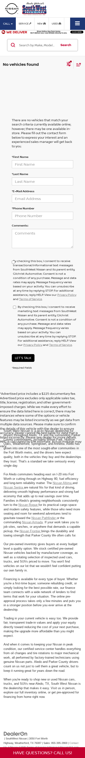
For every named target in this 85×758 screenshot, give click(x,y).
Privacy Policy (66, 295)
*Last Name (20, 174)
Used (55, 23)
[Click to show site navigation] (77, 24)
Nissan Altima (62, 483)
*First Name (20, 157)
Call (7, 24)
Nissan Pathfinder (44, 518)
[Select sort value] (77, 64)
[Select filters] (69, 64)
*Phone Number (23, 208)
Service (24, 23)
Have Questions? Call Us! (42, 752)
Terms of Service (30, 299)
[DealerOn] (16, 733)
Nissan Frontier (30, 531)
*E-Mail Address (23, 191)
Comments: (20, 225)
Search (65, 45)
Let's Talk (23, 358)
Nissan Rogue (28, 505)
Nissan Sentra (14, 487)
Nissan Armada (32, 522)
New (40, 23)
